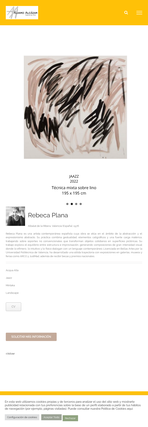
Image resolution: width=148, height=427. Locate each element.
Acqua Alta (12, 270)
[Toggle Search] (126, 12)
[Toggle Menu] (139, 12)
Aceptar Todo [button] (51, 417)
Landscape (12, 292)
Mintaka (10, 285)
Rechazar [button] (70, 418)
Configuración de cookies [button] (22, 417)
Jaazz (9, 277)
